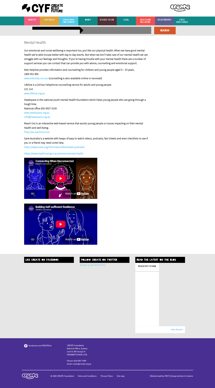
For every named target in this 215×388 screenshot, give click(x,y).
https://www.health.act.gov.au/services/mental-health (53, 153)
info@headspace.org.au (37, 117)
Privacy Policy (107, 376)
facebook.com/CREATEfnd (40, 346)
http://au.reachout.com (37, 132)
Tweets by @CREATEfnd (92, 265)
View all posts (177, 329)
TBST (167, 376)
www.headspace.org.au (37, 112)
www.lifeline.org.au (34, 93)
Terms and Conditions (87, 376)
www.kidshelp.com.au (36, 78)
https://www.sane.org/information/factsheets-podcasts (54, 147)
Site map (120, 376)
